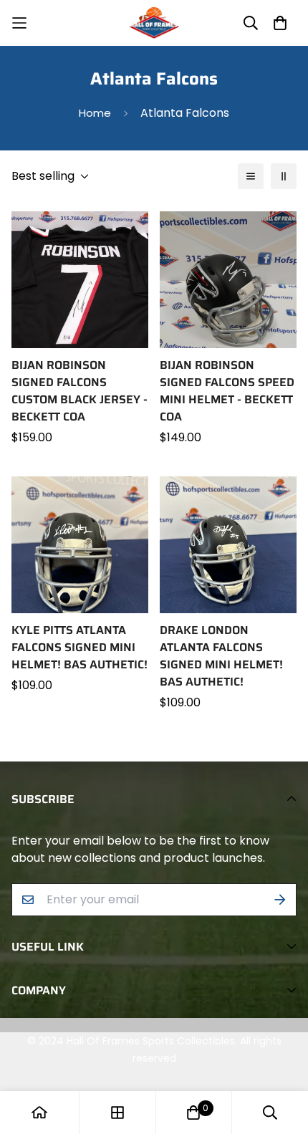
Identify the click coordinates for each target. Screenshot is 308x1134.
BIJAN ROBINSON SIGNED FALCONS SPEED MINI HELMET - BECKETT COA (227, 391)
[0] (193, 1112)
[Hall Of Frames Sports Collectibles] (154, 23)
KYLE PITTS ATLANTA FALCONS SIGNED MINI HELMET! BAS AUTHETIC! (79, 647)
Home (95, 112)
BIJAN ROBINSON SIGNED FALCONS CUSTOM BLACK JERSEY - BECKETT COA (79, 391)
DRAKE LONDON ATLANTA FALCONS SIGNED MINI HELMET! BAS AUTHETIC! (221, 656)
